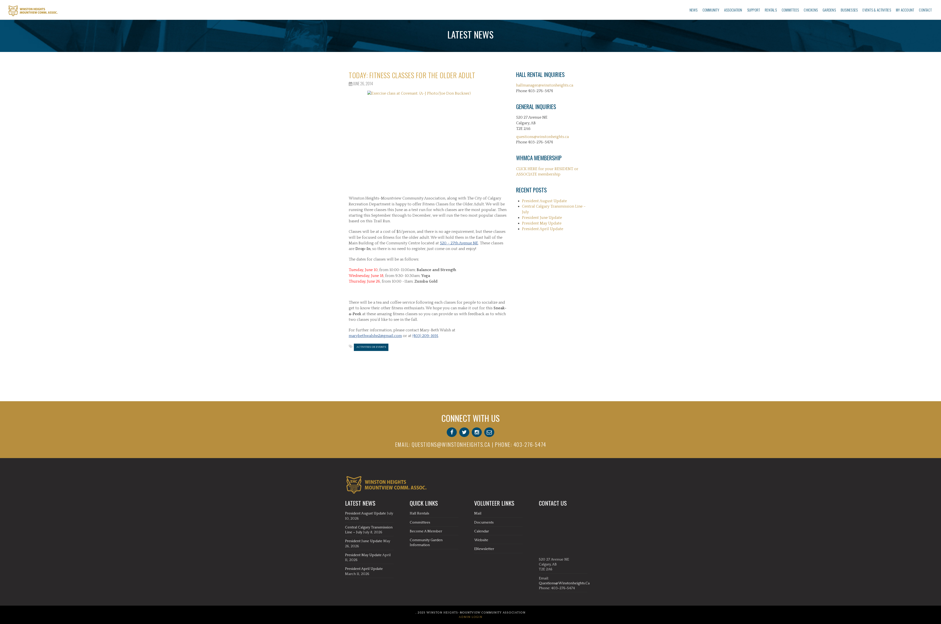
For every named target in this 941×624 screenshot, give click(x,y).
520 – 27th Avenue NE (459, 243)
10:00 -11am (402, 281)
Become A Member (426, 531)
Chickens (811, 9)
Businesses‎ (849, 9)
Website (481, 540)
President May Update (541, 223)
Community (711, 9)
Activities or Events (371, 347)
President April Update (542, 229)
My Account (905, 9)
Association (733, 9)
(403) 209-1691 (425, 336)
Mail (477, 513)
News (694, 9)
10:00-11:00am (402, 270)
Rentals (771, 9)
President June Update (542, 217)
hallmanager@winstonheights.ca (544, 85)
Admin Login (470, 617)
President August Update (544, 201)
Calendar (481, 531)
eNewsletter (484, 549)
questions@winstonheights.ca (542, 137)
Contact (925, 9)
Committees (790, 9)
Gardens (829, 9)
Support (753, 9)
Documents (484, 522)
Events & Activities (877, 9)
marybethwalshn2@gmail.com (375, 336)
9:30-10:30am (407, 276)
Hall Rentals (419, 513)
